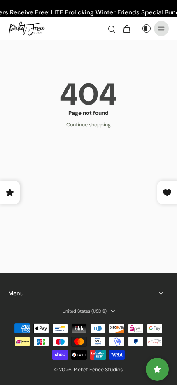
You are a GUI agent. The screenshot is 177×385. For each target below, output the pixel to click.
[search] (111, 28)
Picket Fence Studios (98, 369)
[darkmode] (144, 28)
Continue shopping (88, 124)
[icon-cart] (126, 28)
